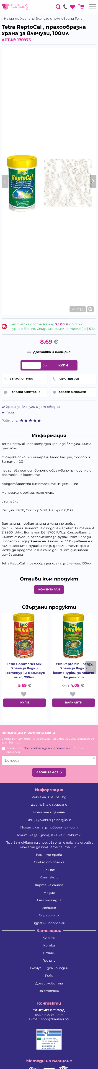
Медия (49, 893)
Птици (49, 953)
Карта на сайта (49, 885)
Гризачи (49, 960)
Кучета (49, 938)
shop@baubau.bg (55, 1019)
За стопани (49, 991)
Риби (49, 976)
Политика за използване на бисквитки (49, 835)
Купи (63, 365)
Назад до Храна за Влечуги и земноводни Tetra (43, 19)
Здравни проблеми (49, 923)
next (90, 667)
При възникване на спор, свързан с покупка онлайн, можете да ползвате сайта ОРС (49, 844)
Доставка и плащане (49, 804)
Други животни (49, 983)
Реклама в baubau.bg (49, 797)
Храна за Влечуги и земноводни (33, 407)
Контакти (49, 877)
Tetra (10, 412)
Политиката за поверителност (49, 748)
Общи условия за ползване (49, 820)
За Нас (49, 870)
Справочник (49, 915)
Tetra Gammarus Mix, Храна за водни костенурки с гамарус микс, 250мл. (25, 670)
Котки (49, 945)
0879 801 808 (53, 1015)
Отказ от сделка (49, 862)
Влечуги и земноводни (49, 968)
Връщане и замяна (49, 812)
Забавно (49, 908)
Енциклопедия (49, 900)
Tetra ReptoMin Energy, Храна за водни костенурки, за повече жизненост (73, 670)
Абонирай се (47, 772)
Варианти (73, 702)
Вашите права (49, 855)
